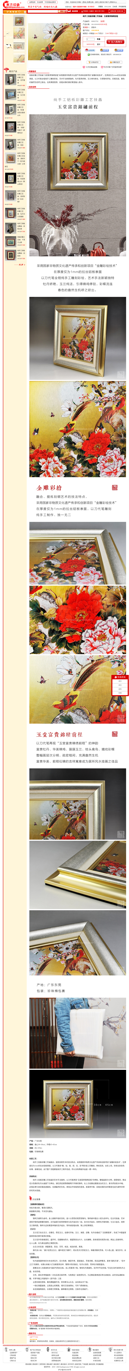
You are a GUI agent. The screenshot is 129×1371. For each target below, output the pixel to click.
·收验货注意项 (76, 1361)
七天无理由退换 (91, 67)
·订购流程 (12, 1355)
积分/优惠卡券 (118, 1350)
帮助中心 (113, 2)
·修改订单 (33, 1358)
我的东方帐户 (104, 2)
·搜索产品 (12, 1358)
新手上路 (12, 1350)
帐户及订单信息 (35, 1350)
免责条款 (43, 1364)
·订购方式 (12, 1361)
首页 (96, 2)
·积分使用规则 (118, 1355)
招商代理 (78, 1364)
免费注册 (90, 2)
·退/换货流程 (97, 1355)
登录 (84, 2)
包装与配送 (75, 1350)
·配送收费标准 (76, 1358)
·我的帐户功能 (35, 1353)
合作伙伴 (71, 1364)
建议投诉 (64, 1364)
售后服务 (96, 1350)
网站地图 (28, 1364)
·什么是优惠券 (118, 1358)
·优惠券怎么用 (118, 1361)
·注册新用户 (13, 1353)
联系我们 (57, 1364)
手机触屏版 (122, 7)
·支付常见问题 (56, 1358)
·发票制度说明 (56, 1361)
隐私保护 (50, 1364)
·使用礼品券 (55, 1355)
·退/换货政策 (97, 1353)
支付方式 (54, 1350)
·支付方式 (54, 1353)
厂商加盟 (85, 1364)
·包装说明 (75, 1353)
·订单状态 (33, 1355)
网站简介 (36, 1364)
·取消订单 (33, 1361)
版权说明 (92, 1364)
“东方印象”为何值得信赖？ (113, 67)
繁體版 (100, 7)
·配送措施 (75, 1355)
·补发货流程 (97, 1361)
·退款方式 (96, 1358)
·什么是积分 (118, 1353)
